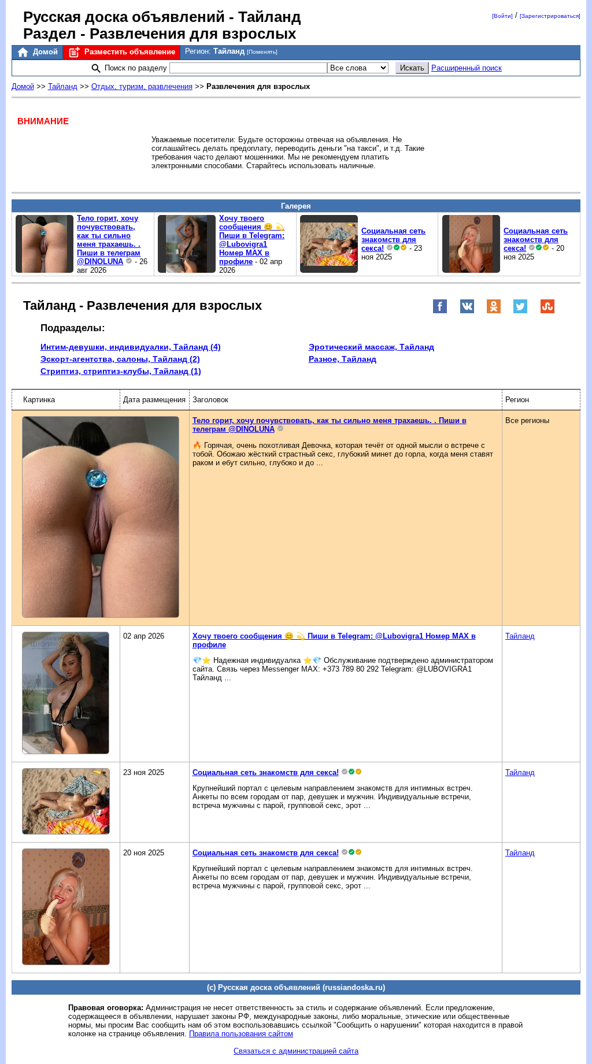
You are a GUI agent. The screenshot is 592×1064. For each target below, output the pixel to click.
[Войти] (502, 16)
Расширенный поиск (466, 68)
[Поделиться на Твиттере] (520, 311)
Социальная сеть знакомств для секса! (393, 240)
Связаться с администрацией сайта (296, 1051)
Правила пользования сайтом (241, 1033)
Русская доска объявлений (124, 17)
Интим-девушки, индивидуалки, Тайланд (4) (130, 346)
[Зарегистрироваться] (550, 16)
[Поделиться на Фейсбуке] (440, 311)
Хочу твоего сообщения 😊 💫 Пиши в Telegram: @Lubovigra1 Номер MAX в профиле (251, 240)
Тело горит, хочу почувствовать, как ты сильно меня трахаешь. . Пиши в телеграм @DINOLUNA (108, 240)
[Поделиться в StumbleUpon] (547, 311)
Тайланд (62, 86)
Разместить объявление (128, 51)
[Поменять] (262, 52)
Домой (44, 51)
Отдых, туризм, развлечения (142, 86)
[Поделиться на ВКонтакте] (467, 311)
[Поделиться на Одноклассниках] (494, 311)
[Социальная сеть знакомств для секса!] (66, 802)
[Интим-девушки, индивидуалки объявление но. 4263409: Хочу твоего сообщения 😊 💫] (187, 270)
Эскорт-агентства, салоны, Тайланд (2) (120, 359)
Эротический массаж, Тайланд (371, 346)
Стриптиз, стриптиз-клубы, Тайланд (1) (120, 371)
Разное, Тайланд (342, 359)
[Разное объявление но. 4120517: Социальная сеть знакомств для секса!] (329, 270)
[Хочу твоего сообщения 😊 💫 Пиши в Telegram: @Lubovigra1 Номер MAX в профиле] (65, 694)
